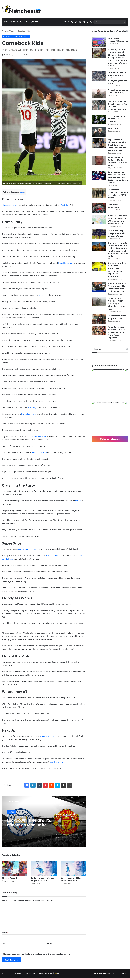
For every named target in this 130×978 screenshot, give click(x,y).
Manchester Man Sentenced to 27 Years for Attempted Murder (117, 161)
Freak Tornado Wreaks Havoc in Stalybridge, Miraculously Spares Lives (117, 303)
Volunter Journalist (119, 973)
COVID (78, 500)
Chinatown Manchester (113, 205)
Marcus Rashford (39, 452)
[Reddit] (51, 785)
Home (5, 22)
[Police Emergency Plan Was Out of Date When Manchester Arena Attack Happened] (99, 330)
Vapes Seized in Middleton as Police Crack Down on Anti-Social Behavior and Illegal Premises (117, 145)
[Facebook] (26, 785)
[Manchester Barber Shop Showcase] (99, 319)
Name (5, 932)
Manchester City (56, 762)
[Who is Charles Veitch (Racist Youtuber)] (99, 93)
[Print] (69, 785)
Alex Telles (43, 295)
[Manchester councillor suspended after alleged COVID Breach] (99, 193)
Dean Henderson (65, 263)
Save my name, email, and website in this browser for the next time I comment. (37, 954)
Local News (16, 22)
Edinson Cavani (52, 555)
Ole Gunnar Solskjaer (27, 549)
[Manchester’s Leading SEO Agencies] (99, 42)
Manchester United (20, 36)
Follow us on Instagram (111, 439)
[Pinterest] (45, 785)
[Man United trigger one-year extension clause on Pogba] (99, 234)
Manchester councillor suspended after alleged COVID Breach (118, 193)
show (22, 192)
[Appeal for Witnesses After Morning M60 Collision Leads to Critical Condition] (99, 287)
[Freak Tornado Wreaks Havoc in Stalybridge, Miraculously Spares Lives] (99, 301)
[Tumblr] (39, 785)
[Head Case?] (99, 132)
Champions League (48, 736)
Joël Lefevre (8, 55)
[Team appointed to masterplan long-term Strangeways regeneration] (99, 76)
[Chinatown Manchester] (99, 208)
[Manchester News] (21, 9)
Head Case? (113, 128)
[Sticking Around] (14, 868)
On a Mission (19, 820)
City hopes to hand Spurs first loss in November (116, 119)
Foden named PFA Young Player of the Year (42, 879)
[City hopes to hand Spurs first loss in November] (99, 119)
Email (5, 943)
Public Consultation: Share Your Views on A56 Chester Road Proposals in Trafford (118, 220)
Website (49, 943)
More (26, 22)
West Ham (65, 205)
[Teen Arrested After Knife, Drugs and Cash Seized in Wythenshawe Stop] (99, 105)
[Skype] (57, 785)
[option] (44, 821)
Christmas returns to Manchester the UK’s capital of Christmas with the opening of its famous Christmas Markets (118, 250)
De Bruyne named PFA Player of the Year (71, 879)
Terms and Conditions (102, 973)
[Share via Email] (63, 785)
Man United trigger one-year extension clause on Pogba (117, 233)
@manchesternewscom (104, 365)
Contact (35, 22)
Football (13, 31)
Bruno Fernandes (28, 414)
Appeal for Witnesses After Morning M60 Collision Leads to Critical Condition (118, 287)
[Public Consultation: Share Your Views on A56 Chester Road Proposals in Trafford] (99, 219)
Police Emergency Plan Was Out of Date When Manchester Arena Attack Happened (118, 332)
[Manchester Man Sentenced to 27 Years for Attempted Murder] (99, 160)
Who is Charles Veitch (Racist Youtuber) (118, 91)
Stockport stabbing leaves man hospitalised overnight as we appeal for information (117, 270)
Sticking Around (9, 878)
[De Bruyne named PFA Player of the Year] (73, 868)
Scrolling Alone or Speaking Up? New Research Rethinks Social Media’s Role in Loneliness (118, 177)
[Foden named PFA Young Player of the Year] (44, 868)
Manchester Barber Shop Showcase (117, 317)
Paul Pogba (33, 407)
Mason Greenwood (38, 436)
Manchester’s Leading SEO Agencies (118, 39)
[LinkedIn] (33, 785)
